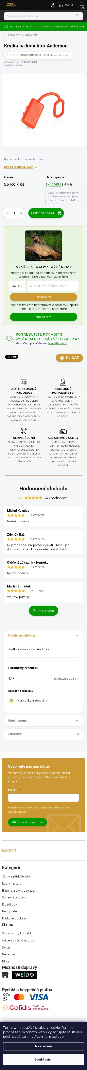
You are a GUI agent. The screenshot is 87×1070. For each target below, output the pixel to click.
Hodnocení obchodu (43, 489)
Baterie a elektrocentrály (19, 890)
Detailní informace (18, 167)
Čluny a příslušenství (16, 876)
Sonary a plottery (14, 897)
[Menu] (82, 5)
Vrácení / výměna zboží (18, 940)
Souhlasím (43, 1059)
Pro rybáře (9, 911)
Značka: (13, 65)
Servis (6, 947)
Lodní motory (11, 883)
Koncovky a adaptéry (32, 700)
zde (61, 1037)
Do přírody (9, 904)
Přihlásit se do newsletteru (27, 822)
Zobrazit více (43, 611)
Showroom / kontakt (16, 933)
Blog (5, 961)
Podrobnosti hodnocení (57, 55)
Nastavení (43, 1046)
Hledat (78, 16)
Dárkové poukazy (14, 918)
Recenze (8, 954)
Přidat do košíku (42, 213)
